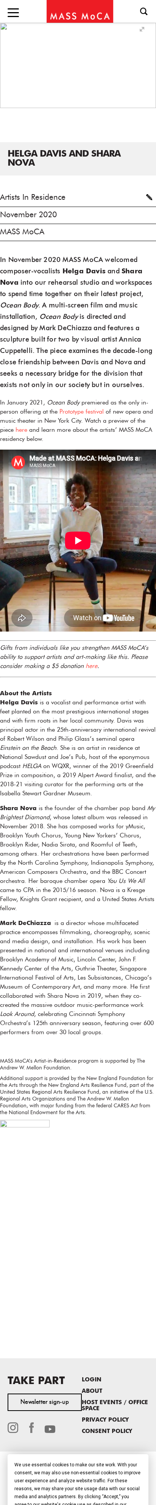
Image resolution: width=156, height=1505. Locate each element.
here (21, 430)
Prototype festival (81, 412)
